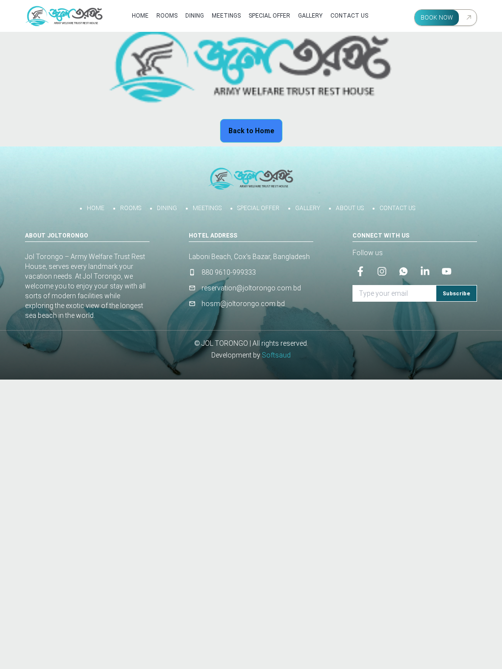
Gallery (310, 15)
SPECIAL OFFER (269, 15)
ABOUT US (350, 208)
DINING (194, 15)
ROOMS (130, 208)
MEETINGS (226, 15)
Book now (437, 17)
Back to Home (251, 131)
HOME (95, 208)
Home (140, 15)
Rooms (166, 15)
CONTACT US (397, 208)
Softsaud (276, 355)
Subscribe (456, 293)
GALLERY (307, 208)
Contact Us (349, 15)
